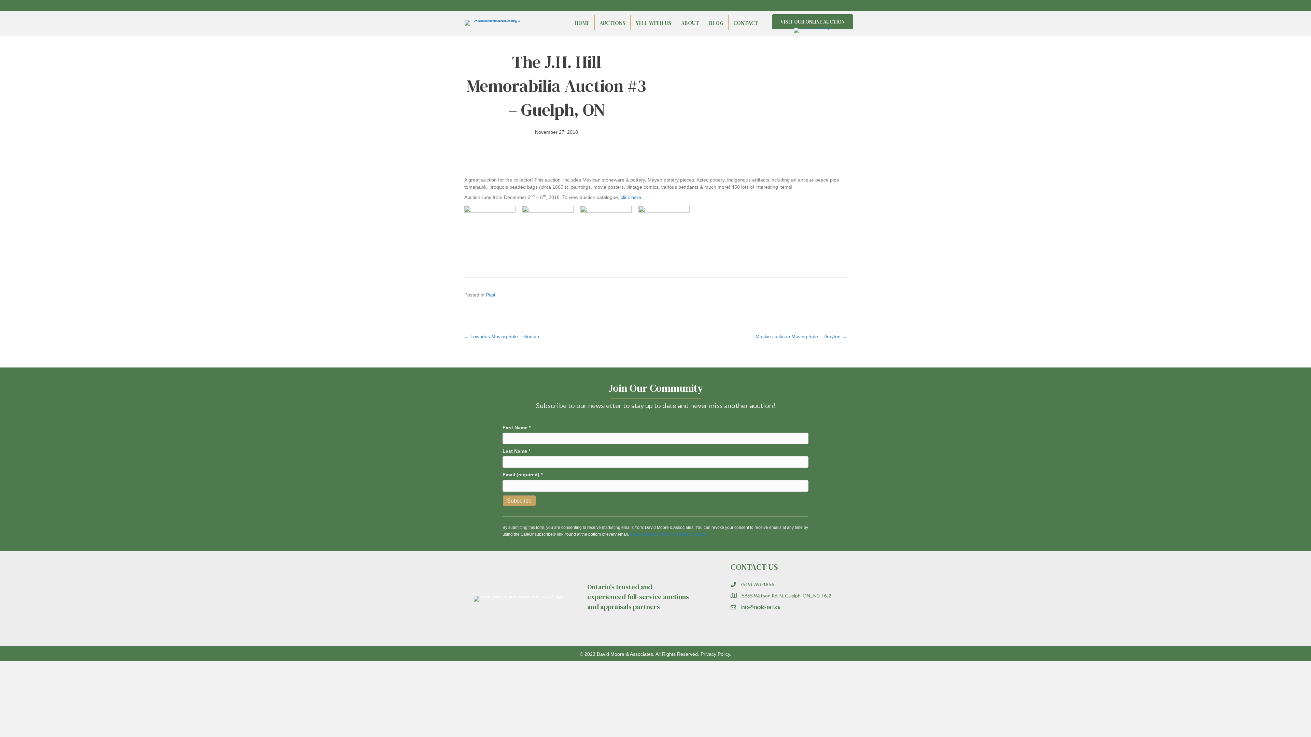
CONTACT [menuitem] (745, 23)
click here (631, 197)
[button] (829, 5)
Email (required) (522, 474)
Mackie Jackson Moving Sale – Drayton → (801, 336)
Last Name (516, 451)
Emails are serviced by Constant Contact (667, 534)
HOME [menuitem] (582, 23)
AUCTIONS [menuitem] (612, 23)
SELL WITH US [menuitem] (653, 23)
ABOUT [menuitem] (690, 23)
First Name (517, 427)
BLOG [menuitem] (716, 23)
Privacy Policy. (716, 654)
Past (490, 295)
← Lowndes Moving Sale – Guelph (501, 336)
